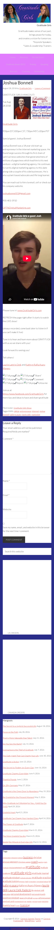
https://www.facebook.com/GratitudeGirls (23, 393)
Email (6, 495)
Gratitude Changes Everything (15, 773)
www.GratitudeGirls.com (29, 310)
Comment (8, 438)
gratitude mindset (11, 877)
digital (16, 411)
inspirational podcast (42, 881)
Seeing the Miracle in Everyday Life (18, 842)
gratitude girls (21, 872)
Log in (38, 920)
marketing (36, 414)
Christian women (24, 862)
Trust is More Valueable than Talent (17, 738)
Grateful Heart (9, 812)
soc (25, 901)
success (45, 901)
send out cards (9, 901)
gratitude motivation (26, 878)
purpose (35, 898)
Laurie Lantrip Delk (12, 364)
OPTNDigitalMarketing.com (17, 207)
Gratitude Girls (27, 13)
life (33, 890)
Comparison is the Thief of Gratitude (18, 750)
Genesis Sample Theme (30, 918)
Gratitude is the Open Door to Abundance (21, 791)
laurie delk (26, 414)
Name (6, 480)
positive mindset (11, 897)
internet (35, 411)
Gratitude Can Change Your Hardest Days (21, 818)
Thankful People (9, 779)
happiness (22, 881)
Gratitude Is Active (11, 761)
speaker (29, 901)
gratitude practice (41, 877)
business (28, 857)
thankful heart (9, 905)
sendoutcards (19, 901)
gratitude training (11, 881)
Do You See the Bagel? (12, 744)
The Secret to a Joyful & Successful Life (19, 726)
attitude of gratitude (17, 858)
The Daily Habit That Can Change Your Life (21, 755)
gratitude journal (40, 873)
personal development (21, 894)
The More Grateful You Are (14, 836)
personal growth (38, 894)
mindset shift (39, 890)
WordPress (30, 920)
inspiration (32, 881)
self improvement (44, 898)
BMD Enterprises (37, 928)
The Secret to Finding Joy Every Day (18, 767)
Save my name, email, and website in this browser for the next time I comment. (26, 529)
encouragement (15, 867)
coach (34, 861)
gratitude (33, 867)
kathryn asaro (15, 414)
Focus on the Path (10, 732)
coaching (41, 862)
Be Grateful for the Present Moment (18, 797)
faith (23, 868)
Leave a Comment (42, 88)
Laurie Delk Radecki (19, 890)
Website (7, 509)
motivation (6, 894)
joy (50, 881)
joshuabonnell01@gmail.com (16, 193)
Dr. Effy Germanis (10, 785)
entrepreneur (25, 411)
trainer (18, 905)
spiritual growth (37, 901)
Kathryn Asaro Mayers (30, 885)
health (27, 881)
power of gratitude (26, 898)
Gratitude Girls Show (23, 408)
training (25, 905)
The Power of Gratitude (13, 824)
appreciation (7, 858)
